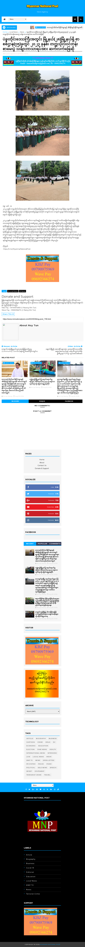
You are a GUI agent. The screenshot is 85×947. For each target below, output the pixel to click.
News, (26, 54)
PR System (31, 764)
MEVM (48, 756)
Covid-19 (30, 868)
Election (30, 749)
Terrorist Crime (34, 775)
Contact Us (42, 465)
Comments (55, 544)
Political (30, 767)
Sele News (42, 767)
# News (22, 291)
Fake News (42, 749)
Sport (29, 771)
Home (5, 32)
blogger (15, 401)
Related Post (8, 358)
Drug (48, 742)
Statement (39, 771)
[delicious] (58, 789)
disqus (42, 401)
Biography (41, 738)
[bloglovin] (40, 789)
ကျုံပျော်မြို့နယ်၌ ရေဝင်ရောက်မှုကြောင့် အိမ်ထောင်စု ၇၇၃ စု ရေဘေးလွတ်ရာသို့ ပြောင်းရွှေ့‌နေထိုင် (42, 381)
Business (53, 738)
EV (54, 742)
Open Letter (48, 760)
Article (29, 738)
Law (28, 756)
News (22, 32)
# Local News (13, 291)
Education (43, 746)
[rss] (47, 789)
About (42, 463)
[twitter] (29, 789)
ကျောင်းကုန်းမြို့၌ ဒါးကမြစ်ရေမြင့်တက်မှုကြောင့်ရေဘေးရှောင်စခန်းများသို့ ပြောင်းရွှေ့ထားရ (46, 614)
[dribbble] (44, 789)
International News (35, 753)
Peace (41, 764)
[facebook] (26, 789)
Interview (52, 753)
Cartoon (30, 742)
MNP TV (29, 760)
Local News (27, 27)
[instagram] (54, 789)
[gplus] (33, 789)
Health (53, 749)
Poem (49, 764)
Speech (53, 767)
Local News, (19, 54)
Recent (30, 544)
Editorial (30, 872)
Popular (42, 544)
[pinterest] (37, 789)
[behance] (51, 789)
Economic (31, 746)
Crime (40, 742)
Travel (47, 775)
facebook (69, 401)
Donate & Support (42, 468)
